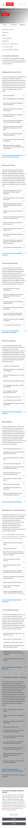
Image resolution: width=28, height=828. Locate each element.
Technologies (13, 24)
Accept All (14, 823)
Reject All (14, 819)
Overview (4, 24)
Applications (22, 24)
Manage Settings (14, 814)
